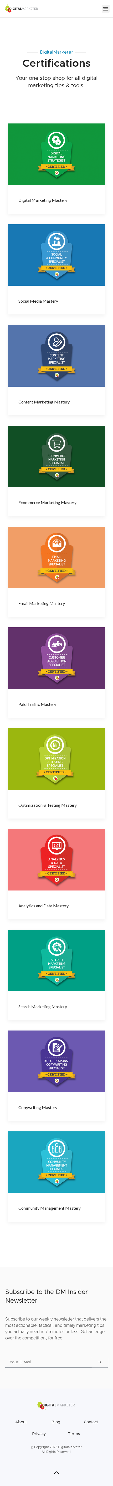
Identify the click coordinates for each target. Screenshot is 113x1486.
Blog (56, 1422)
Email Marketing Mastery (41, 603)
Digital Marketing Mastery (42, 200)
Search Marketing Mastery (42, 1006)
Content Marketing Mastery (44, 401)
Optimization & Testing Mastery (47, 804)
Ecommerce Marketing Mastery (47, 502)
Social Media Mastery (38, 300)
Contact (91, 1422)
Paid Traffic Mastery (37, 704)
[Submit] (100, 1362)
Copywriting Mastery (37, 1107)
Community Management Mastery (49, 1207)
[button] (106, 9)
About (21, 1422)
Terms (74, 1434)
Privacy (39, 1434)
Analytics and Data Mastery (43, 905)
